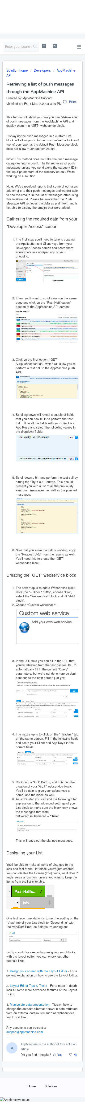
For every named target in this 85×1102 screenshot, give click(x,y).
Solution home (17, 70)
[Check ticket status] (54, 46)
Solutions (51, 1086)
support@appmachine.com (24, 1031)
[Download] (34, 565)
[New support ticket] (43, 46)
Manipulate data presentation (29, 1004)
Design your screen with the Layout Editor (38, 971)
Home (32, 1086)
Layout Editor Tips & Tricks (28, 985)
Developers (42, 70)
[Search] (35, 46)
